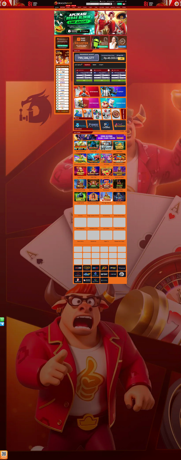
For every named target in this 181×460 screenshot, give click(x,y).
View (121, 57)
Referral (118, 7)
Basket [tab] (94, 65)
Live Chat (103, 1)
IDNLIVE (79, 7)
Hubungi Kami (111, 1)
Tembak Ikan (112, 7)
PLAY (84, 80)
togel (96, 7)
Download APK (94, 1)
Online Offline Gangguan (63, 111)
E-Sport (68, 7)
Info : (56, 9)
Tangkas (107, 7)
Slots (73, 7)
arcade (84, 7)
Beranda (57, 7)
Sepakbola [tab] (87, 65)
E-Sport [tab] (101, 65)
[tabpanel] (101, 75)
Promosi (124, 7)
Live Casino (101, 7)
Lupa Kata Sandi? (120, 1)
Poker (90, 7)
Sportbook (62, 7)
